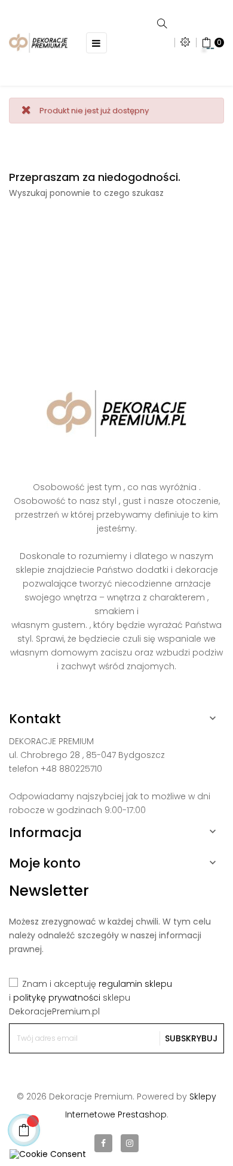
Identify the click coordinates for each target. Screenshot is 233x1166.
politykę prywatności (56, 998)
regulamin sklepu (135, 984)
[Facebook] (103, 1143)
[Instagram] (130, 1143)
